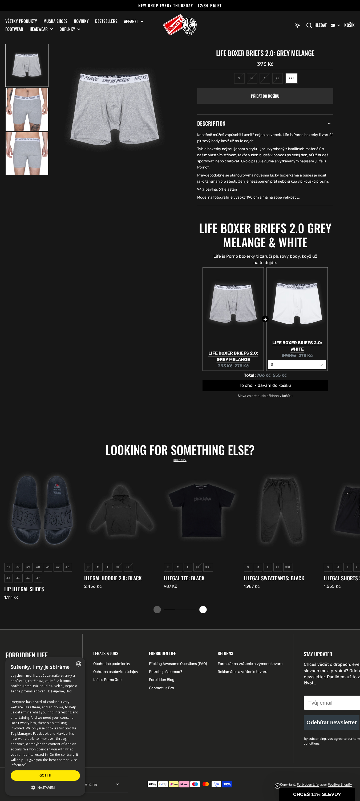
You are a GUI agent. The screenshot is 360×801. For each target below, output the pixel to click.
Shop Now (179, 460)
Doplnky (67, 29)
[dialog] (45, 726)
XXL (293, 80)
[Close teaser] (277, 786)
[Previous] (157, 609)
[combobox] (78, 664)
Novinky (81, 21)
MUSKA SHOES (55, 21)
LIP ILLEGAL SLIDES (24, 589)
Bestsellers (106, 21)
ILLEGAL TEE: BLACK (184, 578)
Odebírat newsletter (331, 722)
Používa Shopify (340, 784)
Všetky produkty (21, 21)
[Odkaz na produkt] (42, 533)
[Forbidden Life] (180, 25)
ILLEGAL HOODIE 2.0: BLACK (113, 578)
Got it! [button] (45, 775)
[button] (297, 25)
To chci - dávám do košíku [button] (265, 385)
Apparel (131, 21)
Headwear (39, 29)
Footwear (14, 29)
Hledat (320, 25)
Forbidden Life (308, 784)
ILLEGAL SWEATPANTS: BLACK (274, 578)
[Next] (203, 609)
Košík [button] (349, 25)
